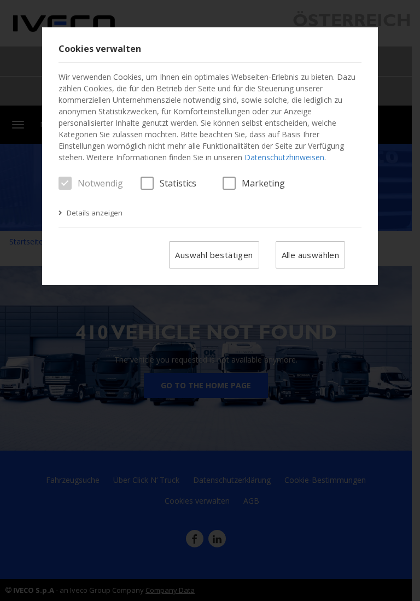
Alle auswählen (311, 254)
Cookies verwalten (100, 49)
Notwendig (100, 183)
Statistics (178, 183)
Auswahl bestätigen (214, 254)
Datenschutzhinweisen (284, 157)
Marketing (263, 183)
